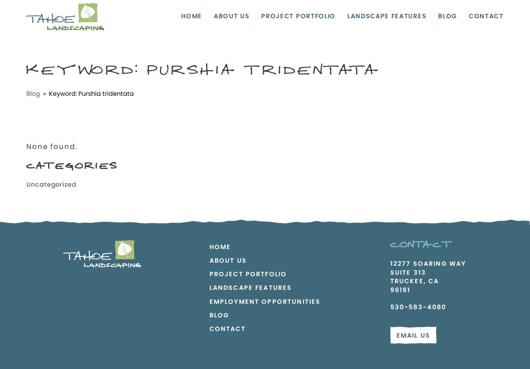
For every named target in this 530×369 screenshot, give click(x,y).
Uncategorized (51, 184)
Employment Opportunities (265, 301)
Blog (447, 16)
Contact (486, 16)
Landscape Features (386, 16)
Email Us (413, 335)
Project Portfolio (298, 16)
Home (191, 16)
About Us (231, 16)
